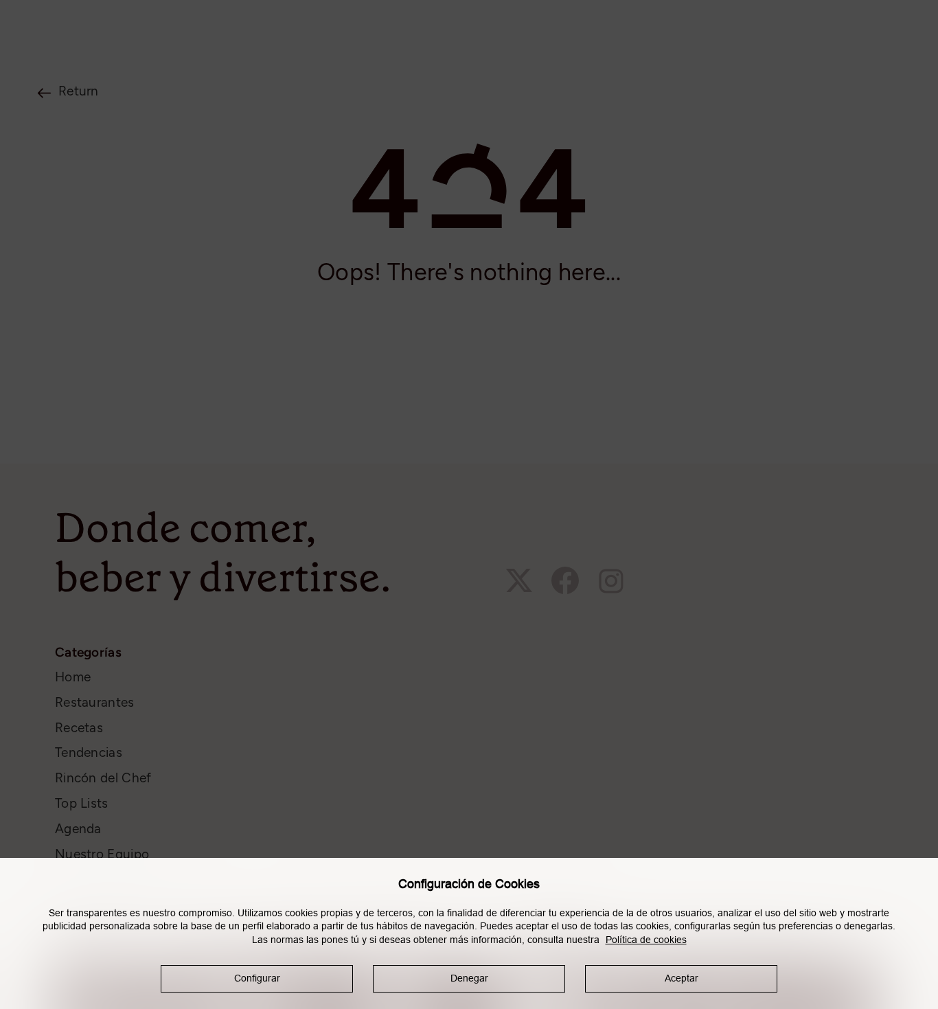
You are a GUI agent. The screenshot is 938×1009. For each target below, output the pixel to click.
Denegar (469, 978)
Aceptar (681, 978)
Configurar (257, 978)
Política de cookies (646, 939)
